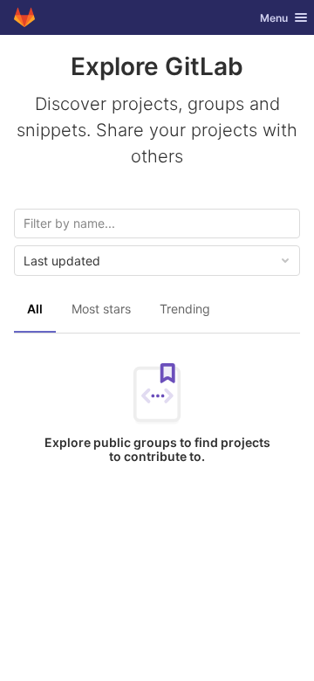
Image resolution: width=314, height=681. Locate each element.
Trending (185, 308)
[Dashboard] (24, 17)
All (35, 308)
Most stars (101, 308)
